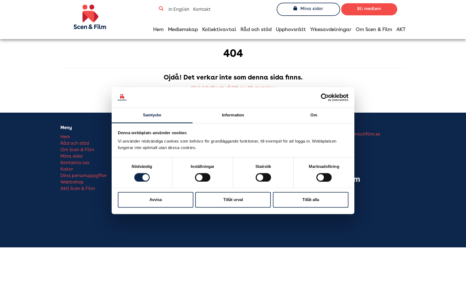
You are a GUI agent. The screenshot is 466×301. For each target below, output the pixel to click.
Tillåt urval (233, 200)
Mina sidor (311, 9)
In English (179, 9)
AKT (401, 29)
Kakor (66, 169)
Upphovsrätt (291, 29)
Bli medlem (369, 9)
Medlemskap (183, 29)
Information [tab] (233, 115)
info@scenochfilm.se (358, 134)
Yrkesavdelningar (330, 29)
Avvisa (155, 200)
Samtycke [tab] (152, 115)
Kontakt (202, 9)
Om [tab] (313, 115)
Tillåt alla (310, 200)
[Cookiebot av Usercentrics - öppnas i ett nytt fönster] (324, 97)
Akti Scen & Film (77, 188)
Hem (158, 29)
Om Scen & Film (374, 29)
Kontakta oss (74, 163)
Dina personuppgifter (83, 176)
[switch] (202, 177)
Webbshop (72, 182)
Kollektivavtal (219, 29)
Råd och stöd (256, 29)
